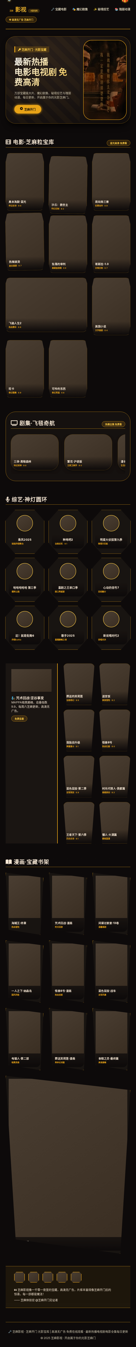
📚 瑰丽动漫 (122, 9)
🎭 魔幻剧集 (80, 9)
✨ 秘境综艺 (101, 9)
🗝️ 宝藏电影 (59, 9)
